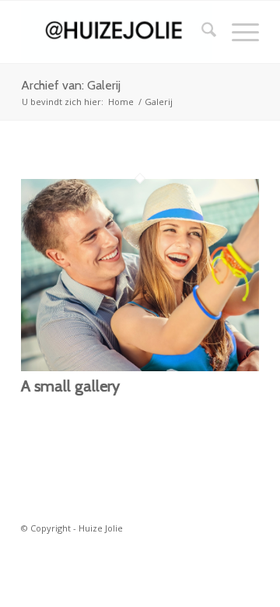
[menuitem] (201, 32)
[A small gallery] (140, 366)
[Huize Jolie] (116, 32)
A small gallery (70, 386)
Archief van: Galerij (71, 85)
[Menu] (237, 32)
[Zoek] (201, 32)
